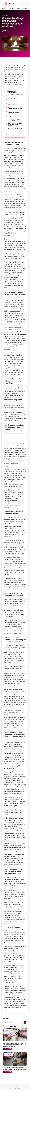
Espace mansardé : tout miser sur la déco (15, 115)
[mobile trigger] (2, 3)
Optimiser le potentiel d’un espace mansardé (15, 95)
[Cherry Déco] (10, 3)
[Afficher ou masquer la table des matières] (21, 92)
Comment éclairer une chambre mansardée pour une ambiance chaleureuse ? (15, 130)
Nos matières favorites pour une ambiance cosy (15, 119)
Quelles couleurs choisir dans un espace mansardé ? (15, 103)
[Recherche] (22, 3)
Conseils (6, 30)
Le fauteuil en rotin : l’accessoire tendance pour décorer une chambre (15, 124)
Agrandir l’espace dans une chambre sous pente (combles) (15, 107)
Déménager (8, 1054)
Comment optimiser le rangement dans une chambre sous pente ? (15, 134)
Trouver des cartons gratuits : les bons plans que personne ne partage (14, 1068)
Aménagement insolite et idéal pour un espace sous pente (15, 111)
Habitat (7, 1030)
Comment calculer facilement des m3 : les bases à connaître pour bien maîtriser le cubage (14, 1044)
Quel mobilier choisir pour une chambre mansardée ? (14, 99)
